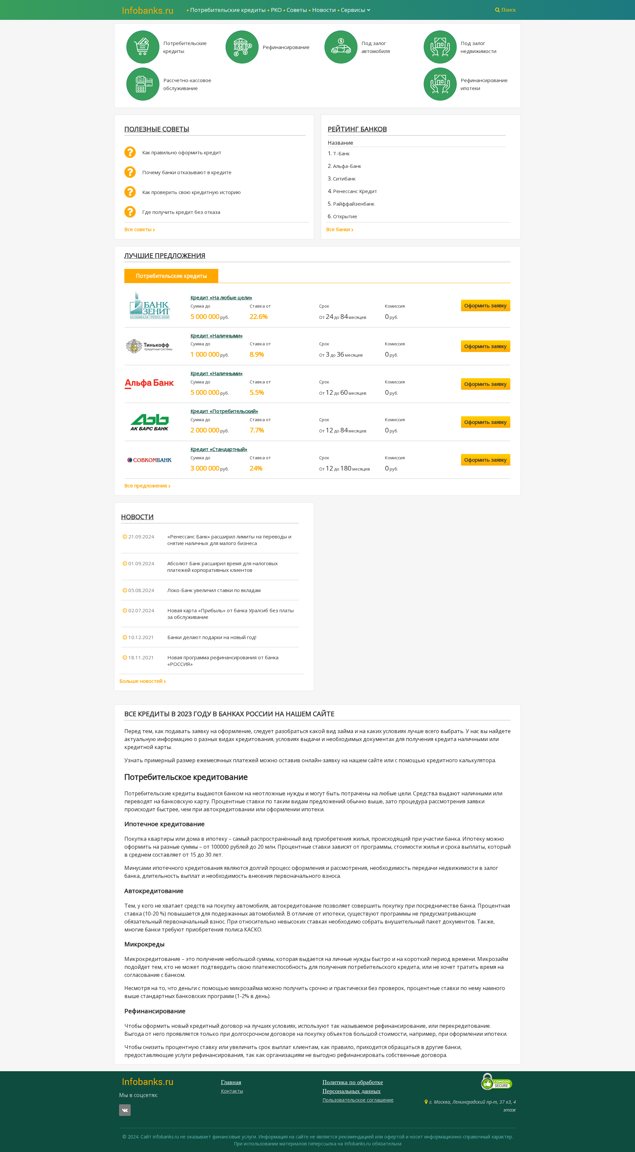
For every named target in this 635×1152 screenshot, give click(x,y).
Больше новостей (141, 680)
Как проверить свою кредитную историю (191, 192)
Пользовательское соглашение (358, 1100)
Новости (324, 10)
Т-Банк (341, 153)
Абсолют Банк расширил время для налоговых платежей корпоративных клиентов (222, 566)
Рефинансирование (286, 47)
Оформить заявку (485, 305)
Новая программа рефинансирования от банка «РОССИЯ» (222, 660)
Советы (297, 10)
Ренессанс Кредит (355, 191)
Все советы (138, 229)
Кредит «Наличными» (216, 335)
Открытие (345, 216)
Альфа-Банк (347, 166)
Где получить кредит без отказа (181, 212)
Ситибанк (344, 178)
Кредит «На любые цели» (221, 297)
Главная (231, 1082)
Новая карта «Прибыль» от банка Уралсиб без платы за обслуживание (230, 613)
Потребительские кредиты (228, 10)
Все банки (338, 229)
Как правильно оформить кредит (181, 152)
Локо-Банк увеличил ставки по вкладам (214, 590)
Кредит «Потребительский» (224, 411)
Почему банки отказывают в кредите (187, 172)
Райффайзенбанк (353, 203)
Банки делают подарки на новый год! (211, 637)
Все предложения (146, 485)
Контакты (232, 1091)
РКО (276, 10)
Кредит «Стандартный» (218, 449)
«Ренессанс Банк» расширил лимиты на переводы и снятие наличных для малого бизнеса (229, 539)
